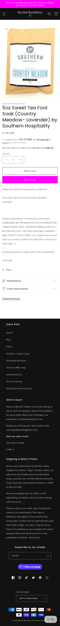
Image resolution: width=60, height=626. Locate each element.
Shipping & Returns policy (19, 388)
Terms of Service (14, 381)
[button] (3, 14)
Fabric (9, 346)
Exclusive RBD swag (15, 367)
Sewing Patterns (14, 374)
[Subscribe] (47, 555)
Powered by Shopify (40, 620)
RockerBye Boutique (16, 360)
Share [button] (9, 269)
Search (9, 332)
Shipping (5, 143)
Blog (8, 339)
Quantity (6, 153)
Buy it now (30, 179)
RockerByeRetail (25, 620)
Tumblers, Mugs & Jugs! (18, 353)
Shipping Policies (11, 298)
